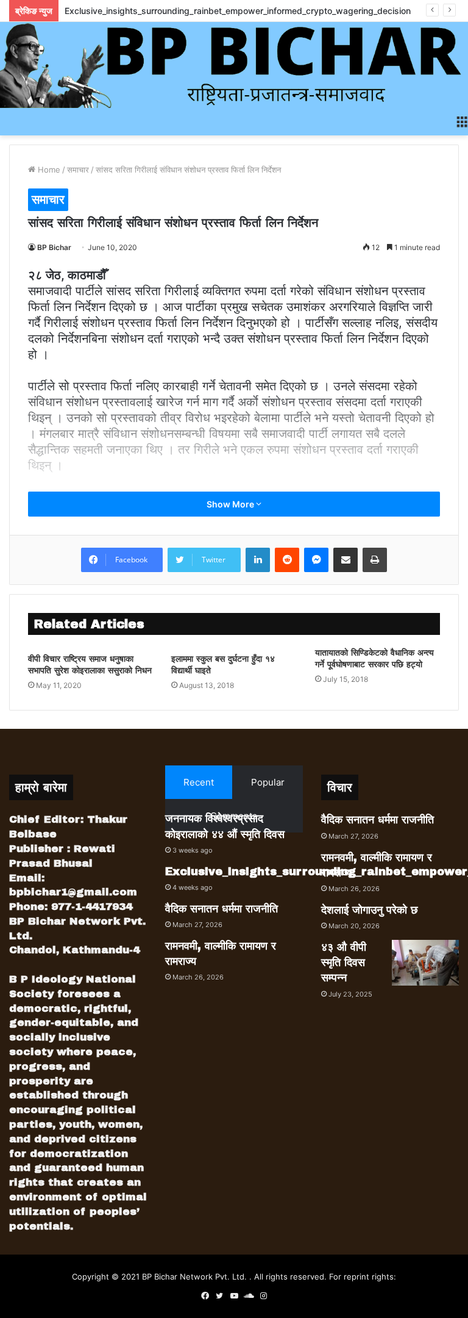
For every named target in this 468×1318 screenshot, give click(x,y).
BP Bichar (54, 247)
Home (47, 169)
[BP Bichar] (234, 65)
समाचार (78, 169)
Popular (268, 782)
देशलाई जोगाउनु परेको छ (369, 910)
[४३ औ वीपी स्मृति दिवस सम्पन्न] (425, 963)
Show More (231, 504)
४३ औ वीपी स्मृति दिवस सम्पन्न (343, 962)
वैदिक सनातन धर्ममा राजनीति (221, 909)
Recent (198, 782)
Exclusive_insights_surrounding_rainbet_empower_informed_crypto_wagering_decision (238, 10)
